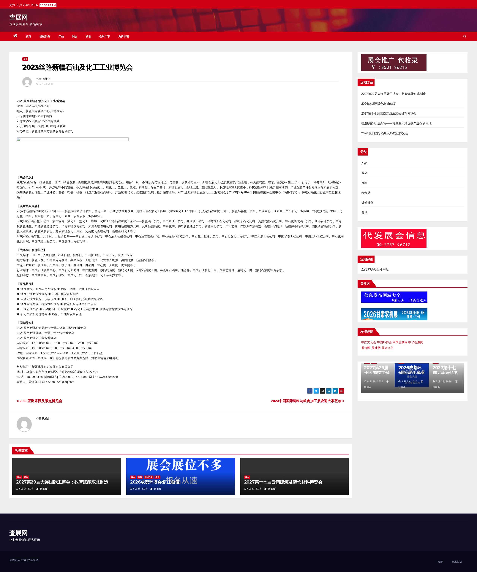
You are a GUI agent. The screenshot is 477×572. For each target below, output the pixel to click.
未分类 (365, 192)
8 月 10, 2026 (445, 381)
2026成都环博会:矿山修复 (155, 482)
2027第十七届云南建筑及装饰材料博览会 (283, 482)
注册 (440, 561)
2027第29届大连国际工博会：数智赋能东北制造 (62, 482)
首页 (28, 36)
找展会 (46, 78)
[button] (464, 36)
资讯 (88, 36)
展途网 (376, 347)
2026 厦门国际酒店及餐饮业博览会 (384, 133)
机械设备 (45, 36)
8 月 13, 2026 (410, 381)
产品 (61, 36)
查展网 (18, 17)
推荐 (140, 477)
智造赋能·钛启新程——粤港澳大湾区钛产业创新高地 (396, 123)
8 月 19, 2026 (376, 381)
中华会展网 (415, 342)
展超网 (365, 347)
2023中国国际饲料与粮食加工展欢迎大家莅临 (306, 401)
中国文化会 (368, 342)
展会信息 (387, 347)
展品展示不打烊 (18, 560)
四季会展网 (400, 342)
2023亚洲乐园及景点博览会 (40, 401)
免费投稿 (123, 36)
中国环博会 (384, 342)
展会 (75, 36)
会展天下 (104, 36)
